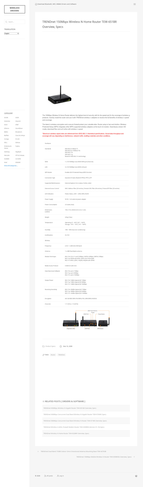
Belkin (6, 132)
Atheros (6, 128)
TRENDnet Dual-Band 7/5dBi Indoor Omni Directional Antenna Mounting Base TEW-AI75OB (73, 451)
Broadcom (18, 132)
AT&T (17, 125)
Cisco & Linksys (20, 135)
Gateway (7, 152)
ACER (17, 117)
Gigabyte (18, 152)
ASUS (5, 125)
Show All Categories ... (11, 166)
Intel (5, 162)
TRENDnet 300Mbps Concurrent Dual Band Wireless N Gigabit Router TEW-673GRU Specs (74, 414)
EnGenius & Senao (7, 147)
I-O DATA (18, 159)
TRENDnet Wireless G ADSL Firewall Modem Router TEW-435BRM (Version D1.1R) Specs (73, 427)
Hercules (7, 155)
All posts (50, 476)
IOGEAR (17, 162)
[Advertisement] (86, 55)
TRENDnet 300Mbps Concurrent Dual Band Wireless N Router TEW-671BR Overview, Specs (75, 421)
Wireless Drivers (15, 9)
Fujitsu (17, 146)
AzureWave (19, 128)
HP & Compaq (19, 155)
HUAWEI (6, 159)
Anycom (18, 121)
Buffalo (6, 135)
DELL (5, 142)
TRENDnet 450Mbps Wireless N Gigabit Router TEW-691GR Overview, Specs (69, 408)
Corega (6, 139)
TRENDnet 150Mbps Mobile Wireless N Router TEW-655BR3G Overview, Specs (104, 457)
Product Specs (50, 346)
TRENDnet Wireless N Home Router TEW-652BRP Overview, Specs (66, 433)
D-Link (17, 139)
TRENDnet (61, 355)
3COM (6, 117)
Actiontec (7, 121)
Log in (61, 476)
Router (53, 355)
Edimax (17, 142)
